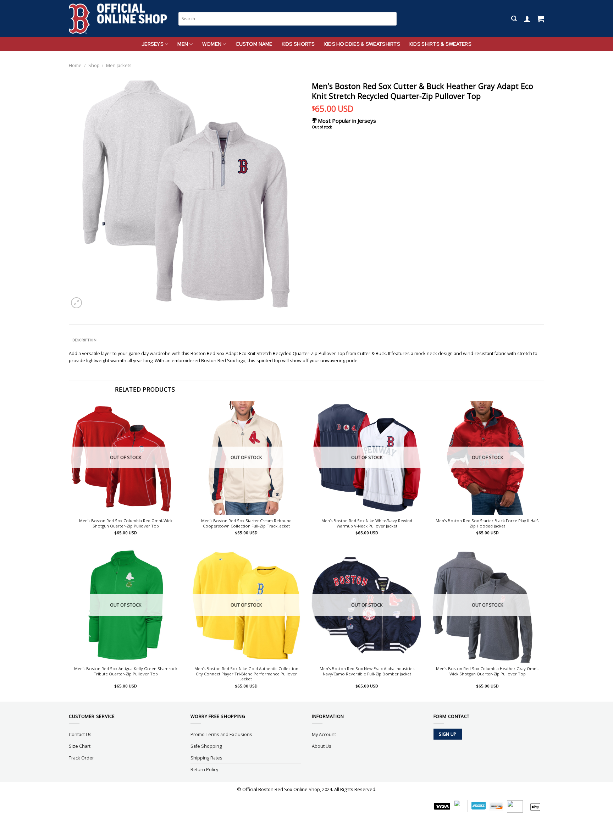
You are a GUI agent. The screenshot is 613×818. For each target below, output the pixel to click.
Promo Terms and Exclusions (221, 734)
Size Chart (79, 746)
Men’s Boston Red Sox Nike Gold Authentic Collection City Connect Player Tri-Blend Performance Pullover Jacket (246, 674)
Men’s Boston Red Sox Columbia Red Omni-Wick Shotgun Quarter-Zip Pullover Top (125, 523)
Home (75, 65)
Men (182, 44)
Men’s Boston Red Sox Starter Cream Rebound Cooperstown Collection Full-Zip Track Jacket (246, 523)
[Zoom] (76, 302)
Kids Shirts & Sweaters (440, 44)
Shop (94, 65)
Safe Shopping (206, 746)
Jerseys (153, 44)
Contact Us (80, 734)
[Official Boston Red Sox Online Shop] (118, 18)
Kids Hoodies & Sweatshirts (362, 44)
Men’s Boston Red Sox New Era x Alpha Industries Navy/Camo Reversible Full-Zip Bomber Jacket (367, 671)
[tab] (84, 340)
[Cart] (540, 19)
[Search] (514, 19)
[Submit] (392, 18)
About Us (321, 746)
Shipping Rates (206, 758)
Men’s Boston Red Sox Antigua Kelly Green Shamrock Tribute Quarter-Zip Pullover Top (125, 671)
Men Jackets (119, 65)
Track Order (81, 758)
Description (84, 340)
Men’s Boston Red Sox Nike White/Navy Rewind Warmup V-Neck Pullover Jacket (366, 523)
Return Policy (204, 769)
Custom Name (254, 44)
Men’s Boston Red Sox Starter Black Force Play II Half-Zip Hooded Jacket (487, 523)
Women (211, 44)
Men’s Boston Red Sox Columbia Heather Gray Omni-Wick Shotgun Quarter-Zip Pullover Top (487, 671)
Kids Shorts (298, 44)
